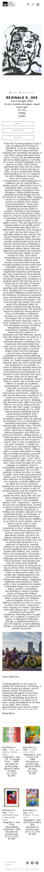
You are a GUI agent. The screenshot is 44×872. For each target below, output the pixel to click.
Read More (8, 713)
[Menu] (37, 4)
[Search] (28, 4)
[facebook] (32, 862)
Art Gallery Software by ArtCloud (28, 869)
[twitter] (36, 862)
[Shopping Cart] (33, 4)
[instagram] (27, 862)
